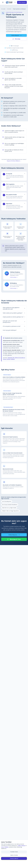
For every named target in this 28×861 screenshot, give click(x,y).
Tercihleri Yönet (14, 851)
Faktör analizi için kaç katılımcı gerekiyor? (12, 313)
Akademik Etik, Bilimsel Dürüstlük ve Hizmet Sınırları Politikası (14, 358)
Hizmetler (9, 9)
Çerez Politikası (5, 847)
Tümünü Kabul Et (14, 858)
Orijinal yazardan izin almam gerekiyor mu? (13, 317)
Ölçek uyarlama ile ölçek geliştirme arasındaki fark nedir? (11, 308)
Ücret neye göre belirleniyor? (10, 330)
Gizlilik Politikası (21, 845)
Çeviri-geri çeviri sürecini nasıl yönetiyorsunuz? (10, 321)
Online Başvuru (22, 2)
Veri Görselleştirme (6, 501)
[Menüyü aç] (2, 2)
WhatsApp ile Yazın (15, 539)
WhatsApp (17, 39)
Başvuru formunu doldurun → (14, 161)
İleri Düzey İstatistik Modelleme (9, 504)
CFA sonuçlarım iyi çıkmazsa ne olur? (11, 326)
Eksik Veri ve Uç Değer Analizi (9, 507)
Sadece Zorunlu (14, 855)
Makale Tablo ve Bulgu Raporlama (10, 511)
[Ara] (15, 2)
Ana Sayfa (3, 9)
